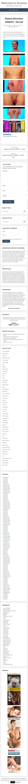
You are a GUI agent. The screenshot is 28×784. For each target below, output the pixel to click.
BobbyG (4, 366)
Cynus (3, 378)
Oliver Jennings (5, 431)
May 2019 (5, 581)
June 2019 (5, 580)
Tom (3, 456)
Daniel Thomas (5, 384)
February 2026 (6, 485)
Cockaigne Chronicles (7, 616)
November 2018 (6, 589)
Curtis (3, 375)
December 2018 (6, 588)
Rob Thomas (5, 438)
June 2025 (5, 496)
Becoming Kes (13, 338)
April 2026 (5, 482)
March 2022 (5, 541)
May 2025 (5, 497)
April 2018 (5, 599)
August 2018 (5, 593)
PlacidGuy (5, 649)
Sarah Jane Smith (6, 447)
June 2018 (5, 596)
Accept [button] (12, 782)
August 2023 (6, 525)
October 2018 (6, 591)
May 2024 (5, 513)
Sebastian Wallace (6, 449)
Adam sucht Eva (6, 609)
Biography (5, 613)
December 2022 (6, 536)
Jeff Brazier (5, 632)
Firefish (3, 400)
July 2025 (5, 494)
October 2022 (6, 538)
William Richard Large (6, 458)
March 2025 (5, 500)
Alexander (4, 355)
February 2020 (6, 572)
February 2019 (6, 585)
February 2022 (6, 542)
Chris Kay (4, 373)
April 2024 (5, 514)
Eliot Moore (4, 398)
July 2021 (5, 550)
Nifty (4, 646)
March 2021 (5, 554)
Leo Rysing (4, 420)
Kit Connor (5, 634)
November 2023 (6, 521)
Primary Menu (14, 10)
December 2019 (6, 574)
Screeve (5, 656)
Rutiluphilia (5, 652)
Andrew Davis (5, 360)
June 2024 (5, 512)
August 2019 (5, 577)
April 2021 (5, 553)
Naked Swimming (14, 336)
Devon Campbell (5, 393)
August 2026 (6, 477)
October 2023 (6, 522)
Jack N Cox (4, 404)
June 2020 (5, 566)
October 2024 (6, 506)
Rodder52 (4, 442)
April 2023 (5, 530)
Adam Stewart (5, 353)
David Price (4, 391)
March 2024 (5, 516)
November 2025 (6, 489)
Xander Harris (5, 460)
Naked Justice (5, 427)
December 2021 (6, 545)
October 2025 (6, 490)
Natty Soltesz (6, 645)
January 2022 (6, 544)
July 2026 (5, 478)
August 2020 (6, 564)
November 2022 (6, 537)
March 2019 (5, 584)
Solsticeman (4, 451)
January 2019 (6, 587)
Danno (3, 387)
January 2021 (6, 557)
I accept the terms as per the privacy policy (12, 239)
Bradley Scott (5, 369)
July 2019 (5, 578)
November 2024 (6, 505)
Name (4, 185)
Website (5, 195)
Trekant (4, 662)
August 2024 (6, 509)
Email (4, 190)
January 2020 (6, 573)
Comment (5, 170)
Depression (5, 622)
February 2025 (6, 501)
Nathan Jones (5, 429)
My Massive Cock (7, 640)
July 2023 (5, 526)
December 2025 (6, 488)
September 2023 (6, 524)
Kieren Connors (5, 418)
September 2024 (6, 508)
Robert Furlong (5, 440)
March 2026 (5, 483)
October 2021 (6, 548)
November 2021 (6, 546)
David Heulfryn (8, 25)
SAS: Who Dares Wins (7, 654)
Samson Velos (5, 444)
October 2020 (6, 561)
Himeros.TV (5, 626)
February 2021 (6, 556)
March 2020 (5, 570)
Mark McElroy (5, 422)
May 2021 (5, 552)
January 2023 (6, 534)
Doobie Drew (5, 395)
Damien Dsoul (5, 380)
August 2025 (6, 493)
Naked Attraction (14, 26)
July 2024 (5, 510)
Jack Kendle (4, 402)
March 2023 (5, 532)
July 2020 (5, 565)
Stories (4, 658)
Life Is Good (9, 342)
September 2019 (6, 576)
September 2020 (6, 562)
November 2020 (6, 560)
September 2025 (6, 492)
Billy (3, 364)
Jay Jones (4, 409)
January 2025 (6, 502)
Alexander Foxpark (6, 358)
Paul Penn (4, 433)
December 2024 (6, 504)
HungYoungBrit (6, 628)
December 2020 (6, 558)
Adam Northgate (5, 351)
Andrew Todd (5, 362)
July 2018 (5, 595)
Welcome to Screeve (14, 3)
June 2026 (5, 479)
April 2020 (5, 569)
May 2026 (5, 481)
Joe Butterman (5, 413)
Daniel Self (4, 382)
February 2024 (6, 517)
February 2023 (6, 533)
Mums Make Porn (7, 638)
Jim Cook (4, 411)
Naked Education (6, 642)
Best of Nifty (5, 465)
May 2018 (5, 597)
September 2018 (6, 592)
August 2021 (5, 549)
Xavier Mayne (5, 462)
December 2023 (6, 520)
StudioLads (5, 660)
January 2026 (6, 486)
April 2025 (5, 498)
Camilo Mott (4, 371)
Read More (17, 782)
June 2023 (5, 528)
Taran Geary (5, 453)
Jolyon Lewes (5, 416)
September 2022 (6, 540)
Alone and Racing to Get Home (9, 610)
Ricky (3, 436)
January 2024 (6, 518)
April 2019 (5, 582)
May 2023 (5, 529)
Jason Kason (5, 407)
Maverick (4, 424)
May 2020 (5, 568)
